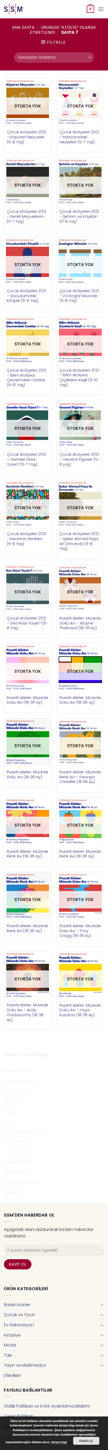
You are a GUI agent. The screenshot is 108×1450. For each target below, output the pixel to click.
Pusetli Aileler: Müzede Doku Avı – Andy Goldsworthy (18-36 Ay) (27, 1012)
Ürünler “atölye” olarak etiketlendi (63, 29)
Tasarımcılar (16, 1162)
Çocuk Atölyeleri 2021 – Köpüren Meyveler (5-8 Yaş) (26, 137)
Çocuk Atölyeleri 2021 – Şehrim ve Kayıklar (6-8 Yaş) (79, 216)
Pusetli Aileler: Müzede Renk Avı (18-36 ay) (27, 854)
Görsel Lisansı (17, 1172)
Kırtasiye (12, 1101)
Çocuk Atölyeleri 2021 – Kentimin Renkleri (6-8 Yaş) (26, 538)
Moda (10, 1111)
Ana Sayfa (23, 27)
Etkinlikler (12, 1192)
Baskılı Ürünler (17, 1071)
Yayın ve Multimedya (25, 1131)
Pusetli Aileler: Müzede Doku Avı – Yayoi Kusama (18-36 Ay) (80, 1010)
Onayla (86, 1440)
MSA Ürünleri (16, 1142)
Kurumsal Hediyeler (23, 1182)
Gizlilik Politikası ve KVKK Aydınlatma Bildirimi (47, 1406)
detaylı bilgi (59, 1442)
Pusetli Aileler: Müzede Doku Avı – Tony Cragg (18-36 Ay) (80, 931)
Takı (8, 1121)
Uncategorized (19, 1152)
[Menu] (101, 9)
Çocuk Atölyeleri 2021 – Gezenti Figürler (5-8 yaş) (79, 459)
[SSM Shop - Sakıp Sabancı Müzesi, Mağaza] (25, 9)
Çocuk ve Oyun (19, 1081)
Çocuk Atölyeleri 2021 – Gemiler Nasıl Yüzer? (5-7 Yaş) (26, 459)
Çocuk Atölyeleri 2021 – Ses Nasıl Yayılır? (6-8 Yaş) (27, 623)
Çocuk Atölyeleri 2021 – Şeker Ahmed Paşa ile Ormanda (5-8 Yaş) (79, 541)
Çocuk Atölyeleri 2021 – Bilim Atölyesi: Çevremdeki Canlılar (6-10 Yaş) (26, 378)
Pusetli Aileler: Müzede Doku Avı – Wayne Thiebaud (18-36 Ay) (80, 623)
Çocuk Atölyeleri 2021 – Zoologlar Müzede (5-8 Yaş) (79, 296)
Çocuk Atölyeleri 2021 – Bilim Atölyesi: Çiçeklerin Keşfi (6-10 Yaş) (79, 378)
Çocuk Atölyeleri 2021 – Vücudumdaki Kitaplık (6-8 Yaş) (26, 296)
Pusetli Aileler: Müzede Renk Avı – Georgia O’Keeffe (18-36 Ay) (80, 777)
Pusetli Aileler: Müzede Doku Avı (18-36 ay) (27, 700)
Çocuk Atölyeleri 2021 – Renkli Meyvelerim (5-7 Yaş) (26, 216)
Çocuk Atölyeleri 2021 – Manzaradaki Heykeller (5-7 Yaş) (79, 137)
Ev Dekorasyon (19, 1091)
